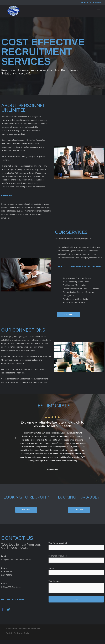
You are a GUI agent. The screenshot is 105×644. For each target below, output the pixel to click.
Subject (52, 568)
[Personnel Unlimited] (13, 10)
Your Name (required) (58, 543)
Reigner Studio (23, 633)
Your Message (55, 581)
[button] (68, 314)
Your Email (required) (58, 555)
